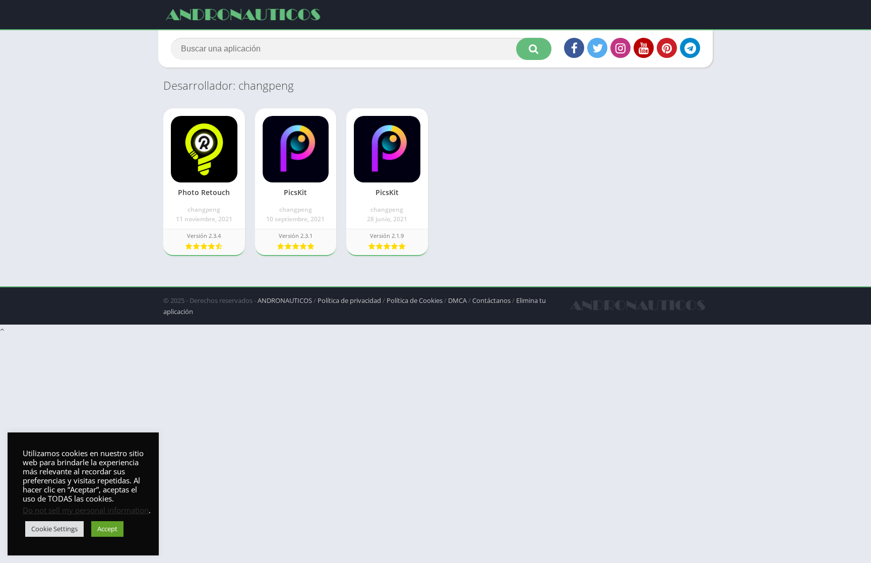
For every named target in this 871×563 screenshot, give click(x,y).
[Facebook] (574, 48)
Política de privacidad (349, 300)
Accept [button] (107, 528)
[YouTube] (644, 48)
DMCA (457, 300)
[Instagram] (620, 48)
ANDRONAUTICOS (285, 300)
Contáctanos (491, 300)
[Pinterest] (667, 48)
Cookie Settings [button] (54, 528)
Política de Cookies (415, 300)
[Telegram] (690, 48)
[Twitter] (597, 48)
